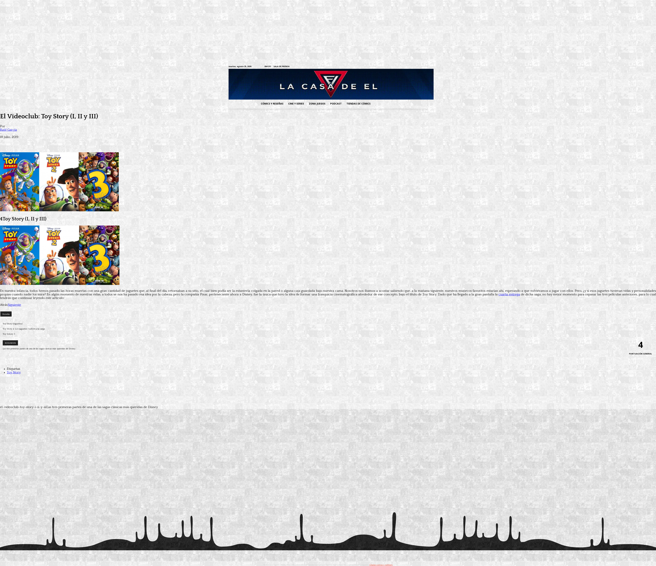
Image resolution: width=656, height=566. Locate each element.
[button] (400, 104)
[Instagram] (399, 66)
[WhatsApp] (42, 142)
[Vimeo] (385, 66)
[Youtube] (425, 66)
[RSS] (404, 66)
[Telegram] (415, 66)
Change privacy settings (381, 565)
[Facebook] (394, 66)
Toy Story (14, 372)
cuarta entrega (509, 294)
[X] (420, 66)
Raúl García (8, 130)
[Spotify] (410, 66)
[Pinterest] (54, 142)
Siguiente (14, 305)
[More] (67, 142)
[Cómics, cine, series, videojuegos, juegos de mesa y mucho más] (310, 84)
